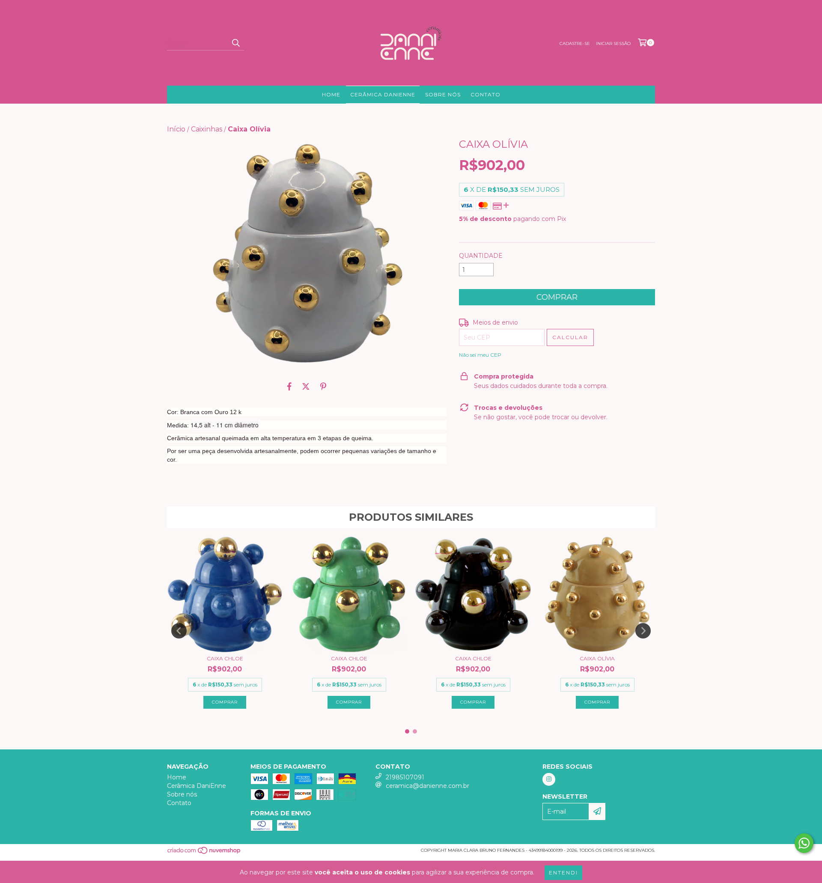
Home (331, 94)
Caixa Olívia (597, 658)
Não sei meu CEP (480, 355)
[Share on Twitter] (306, 386)
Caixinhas (206, 129)
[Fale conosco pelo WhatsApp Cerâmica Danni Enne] (804, 843)
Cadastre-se (575, 43)
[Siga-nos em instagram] (548, 779)
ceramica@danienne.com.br (427, 786)
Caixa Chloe (225, 658)
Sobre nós (443, 94)
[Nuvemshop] (204, 853)
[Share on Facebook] (289, 386)
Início (176, 129)
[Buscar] (235, 43)
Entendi (563, 872)
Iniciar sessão (613, 43)
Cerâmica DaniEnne (382, 94)
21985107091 (405, 777)
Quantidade (481, 256)
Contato (485, 94)
